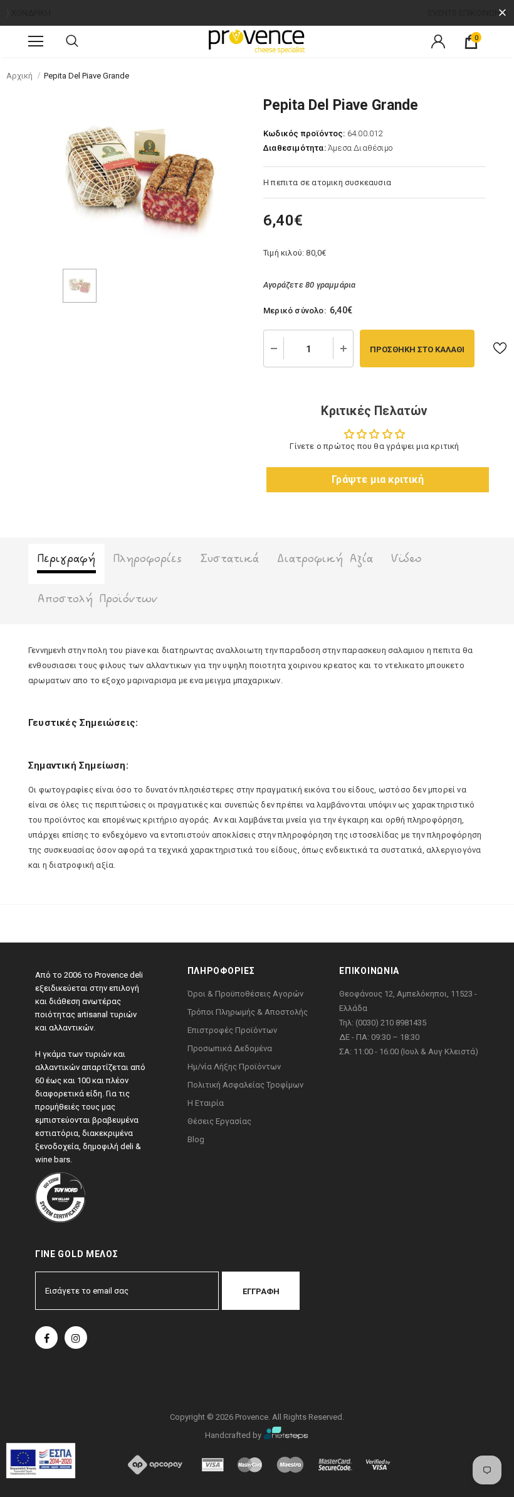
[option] (139, 178)
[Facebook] (46, 1337)
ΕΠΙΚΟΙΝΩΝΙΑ (483, 13)
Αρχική (19, 75)
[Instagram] (76, 1337)
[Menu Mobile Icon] (35, 41)
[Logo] (257, 41)
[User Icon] (438, 41)
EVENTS (442, 13)
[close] (502, 13)
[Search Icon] (72, 41)
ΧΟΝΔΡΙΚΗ (31, 13)
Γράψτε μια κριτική (378, 479)
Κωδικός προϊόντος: (304, 133)
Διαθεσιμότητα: (294, 148)
